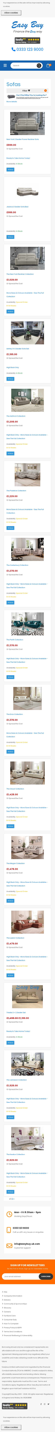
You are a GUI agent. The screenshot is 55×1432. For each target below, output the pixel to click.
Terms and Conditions (13, 1331)
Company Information (13, 1296)
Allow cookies (11, 12)
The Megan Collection (16, 863)
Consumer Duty (10, 1319)
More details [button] (12, 101)
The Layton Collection (15, 938)
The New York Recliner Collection (20, 274)
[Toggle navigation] (5, 66)
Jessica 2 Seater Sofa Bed (17, 207)
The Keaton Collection (16, 1154)
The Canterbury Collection (17, 565)
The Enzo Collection (15, 714)
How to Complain (11, 1323)
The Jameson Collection (17, 1080)
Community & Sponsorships (15, 1304)
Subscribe (46, 1276)
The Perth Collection (15, 640)
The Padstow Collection (16, 490)
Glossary (7, 1308)
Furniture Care (10, 1315)
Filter (34, 90)
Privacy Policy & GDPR (13, 1327)
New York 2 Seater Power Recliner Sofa (23, 139)
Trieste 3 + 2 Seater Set (16, 1012)
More (11, 170)
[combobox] (26, 66)
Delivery (7, 1300)
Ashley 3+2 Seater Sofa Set (18, 348)
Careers (7, 1312)
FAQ (5, 1292)
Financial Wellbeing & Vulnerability (18, 1335)
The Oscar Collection (15, 789)
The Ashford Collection (16, 416)
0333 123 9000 (29, 49)
